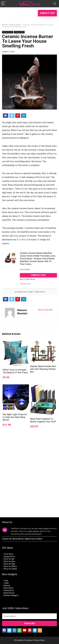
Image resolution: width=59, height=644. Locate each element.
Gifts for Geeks (10, 569)
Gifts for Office (10, 566)
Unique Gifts (19, 32)
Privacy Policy (39, 640)
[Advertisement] (29, 480)
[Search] (54, 3)
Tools (6, 583)
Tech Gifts (8, 554)
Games (7, 585)
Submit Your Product (33, 539)
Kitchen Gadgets (11, 595)
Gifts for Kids (9, 564)
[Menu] (3, 3)
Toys (6, 580)
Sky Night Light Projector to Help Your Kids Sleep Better (15, 417)
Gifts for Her (9, 559)
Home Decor (15, 25)
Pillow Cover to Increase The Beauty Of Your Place (15, 371)
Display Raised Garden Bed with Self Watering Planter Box (43, 369)
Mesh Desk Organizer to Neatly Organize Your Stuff (43, 420)
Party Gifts (8, 588)
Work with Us (18, 539)
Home (5, 25)
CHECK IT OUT (47, 13)
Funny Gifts (9, 590)
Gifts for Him (9, 561)
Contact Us (7, 539)
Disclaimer (29, 640)
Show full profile (45, 310)
